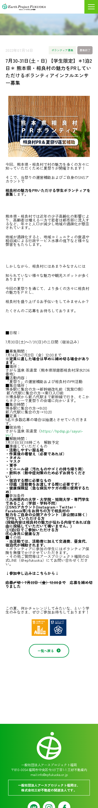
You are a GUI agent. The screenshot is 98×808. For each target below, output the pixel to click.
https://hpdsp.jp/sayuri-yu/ (44, 432)
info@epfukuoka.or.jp (53, 774)
